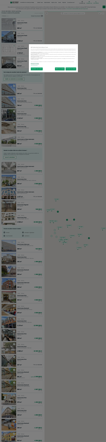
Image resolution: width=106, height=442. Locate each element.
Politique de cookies (35, 63)
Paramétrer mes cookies (36, 68)
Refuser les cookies (60, 68)
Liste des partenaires (34, 65)
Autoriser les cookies (70, 68)
